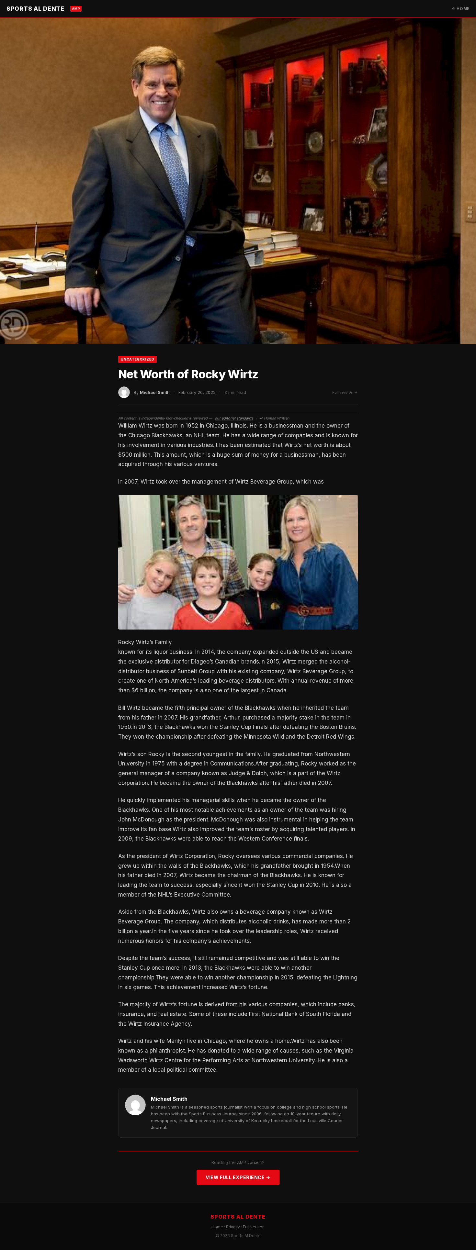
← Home (461, 8)
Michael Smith (155, 392)
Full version (254, 1226)
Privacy (233, 1226)
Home (217, 1226)
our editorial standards (234, 418)
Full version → (345, 392)
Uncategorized (137, 359)
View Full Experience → (238, 1177)
